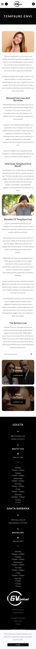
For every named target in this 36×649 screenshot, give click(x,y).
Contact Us (18, 402)
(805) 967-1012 (18, 449)
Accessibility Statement (18, 618)
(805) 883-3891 (18, 533)
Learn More (18, 375)
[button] (6, 4)
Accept (18, 644)
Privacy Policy (18, 621)
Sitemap (18, 624)
